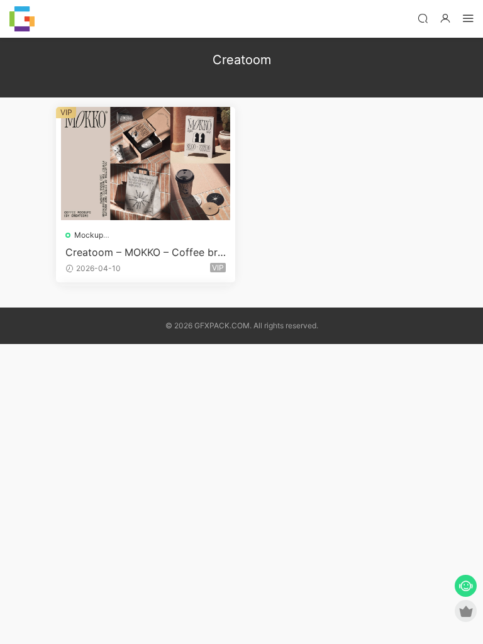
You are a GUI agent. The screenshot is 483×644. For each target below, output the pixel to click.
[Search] (422, 18)
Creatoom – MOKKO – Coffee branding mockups (144, 252)
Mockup (88, 235)
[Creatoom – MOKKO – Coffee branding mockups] (145, 163)
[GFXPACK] (22, 19)
